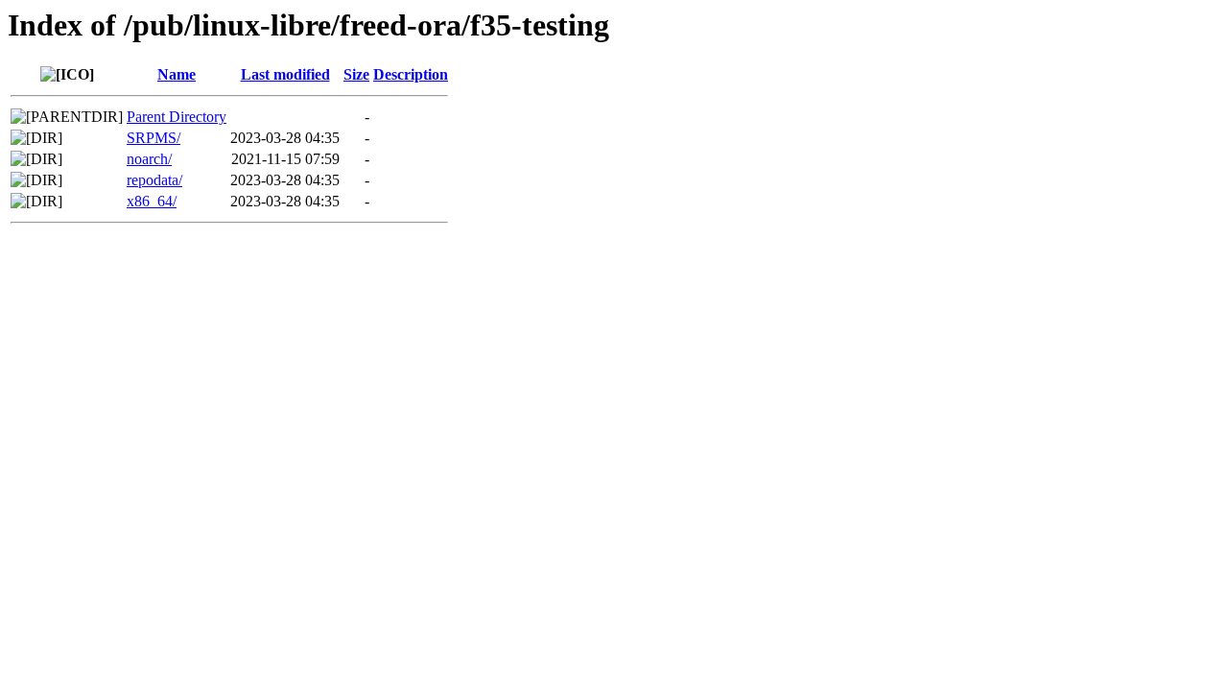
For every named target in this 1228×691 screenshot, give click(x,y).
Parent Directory (176, 116)
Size (356, 74)
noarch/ (149, 159)
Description (410, 74)
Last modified (285, 74)
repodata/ (154, 180)
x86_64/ (152, 201)
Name (176, 74)
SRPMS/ (153, 138)
